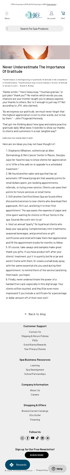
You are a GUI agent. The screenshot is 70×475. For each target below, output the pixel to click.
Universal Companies (22, 470)
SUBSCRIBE (36, 455)
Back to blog (37, 314)
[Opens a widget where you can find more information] (57, 469)
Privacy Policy (42, 470)
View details (51, 4)
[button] (7, 13)
